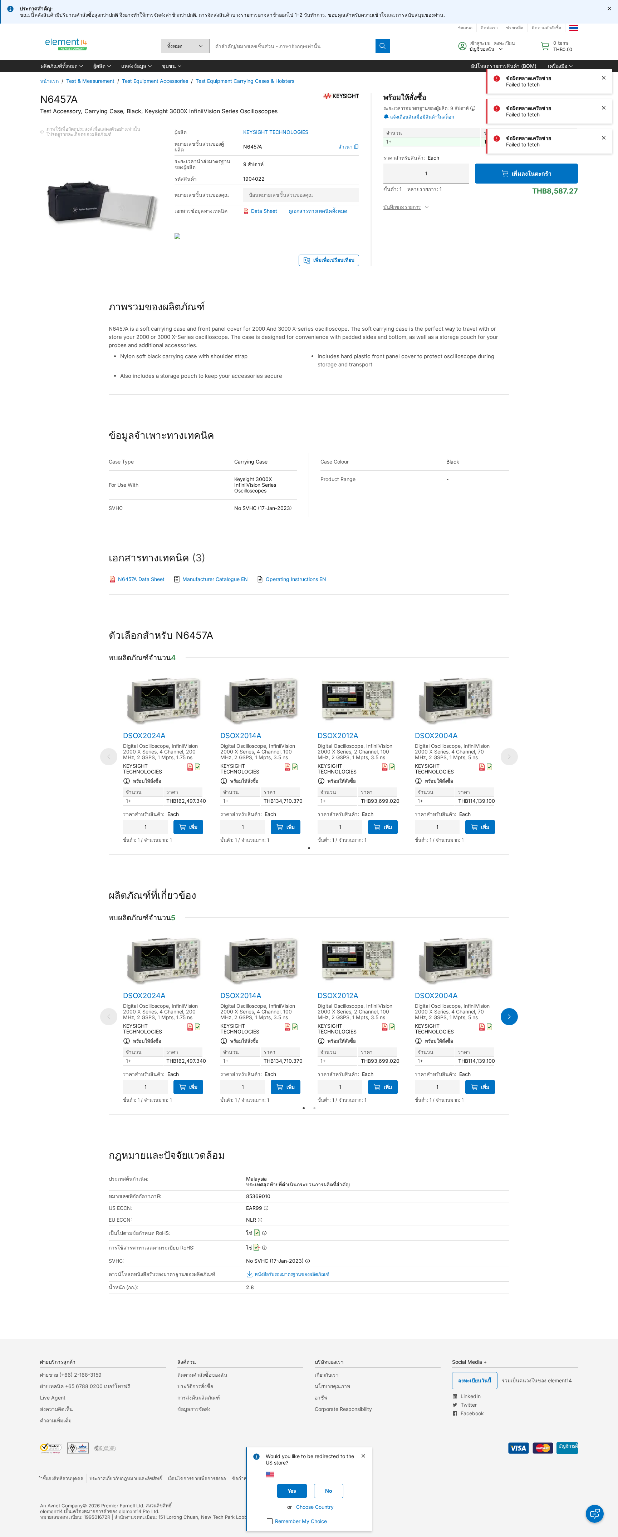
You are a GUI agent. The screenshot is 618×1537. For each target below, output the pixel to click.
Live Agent (52, 1398)
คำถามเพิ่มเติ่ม (56, 1420)
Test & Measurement (90, 81)
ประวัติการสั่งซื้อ (195, 1386)
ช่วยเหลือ (514, 27)
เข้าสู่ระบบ (480, 43)
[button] (61, 66)
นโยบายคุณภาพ (332, 1386)
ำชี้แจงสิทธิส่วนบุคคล (61, 1478)
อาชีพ (321, 1398)
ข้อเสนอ (465, 27)
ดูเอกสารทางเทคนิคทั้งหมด (318, 211)
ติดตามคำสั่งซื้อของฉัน (202, 1375)
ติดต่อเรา (489, 27)
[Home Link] (66, 46)
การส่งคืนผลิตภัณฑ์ (198, 1398)
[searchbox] (292, 46)
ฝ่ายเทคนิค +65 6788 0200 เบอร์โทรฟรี (85, 1386)
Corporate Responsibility (343, 1409)
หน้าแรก (49, 81)
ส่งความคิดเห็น (56, 1409)
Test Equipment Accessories (155, 81)
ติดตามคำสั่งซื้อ (546, 27)
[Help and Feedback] (595, 1514)
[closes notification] (609, 8)
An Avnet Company (61, 1505)
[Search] (383, 46)
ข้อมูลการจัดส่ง (194, 1409)
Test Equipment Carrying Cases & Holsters (245, 81)
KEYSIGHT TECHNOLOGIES (275, 132)
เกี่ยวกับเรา (327, 1375)
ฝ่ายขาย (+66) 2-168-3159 (71, 1375)
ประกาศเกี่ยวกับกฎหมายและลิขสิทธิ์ (125, 1478)
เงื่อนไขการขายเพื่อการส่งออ (197, 1478)
